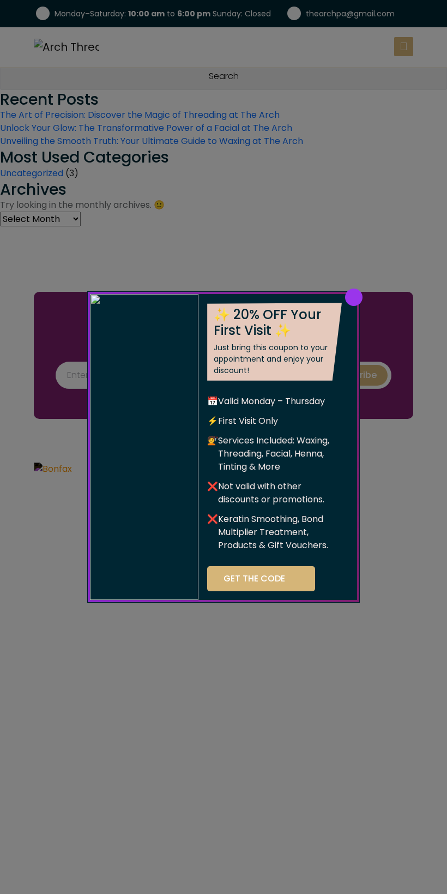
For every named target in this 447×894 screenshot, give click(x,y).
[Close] (354, 297)
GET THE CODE (254, 578)
